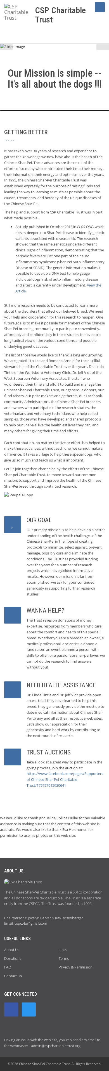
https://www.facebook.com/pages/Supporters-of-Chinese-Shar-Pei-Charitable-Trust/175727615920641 (65, 779)
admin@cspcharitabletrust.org (55, 1045)
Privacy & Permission (76, 967)
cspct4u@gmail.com (31, 923)
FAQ (7, 967)
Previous (6, 46)
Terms (64, 958)
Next (102, 46)
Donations (12, 958)
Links (63, 949)
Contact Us (13, 975)
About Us (11, 949)
